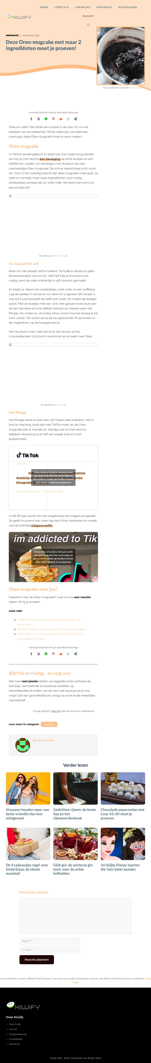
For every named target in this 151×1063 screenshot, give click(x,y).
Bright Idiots (94, 1058)
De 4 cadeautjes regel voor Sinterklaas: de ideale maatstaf (27, 869)
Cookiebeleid (15, 1039)
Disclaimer (14, 1044)
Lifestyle (61, 7)
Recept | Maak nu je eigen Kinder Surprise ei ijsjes (51, 629)
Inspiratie (104, 7)
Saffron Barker (137, 87)
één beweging (50, 159)
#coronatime (76, 473)
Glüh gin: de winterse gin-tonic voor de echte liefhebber (73, 869)
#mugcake (24, 482)
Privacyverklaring (18, 1034)
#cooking (23, 477)
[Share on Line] (46, 119)
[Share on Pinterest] (53, 119)
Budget (88, 16)
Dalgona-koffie (41, 525)
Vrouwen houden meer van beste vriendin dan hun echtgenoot (27, 813)
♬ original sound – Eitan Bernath (39, 491)
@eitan (21, 463)
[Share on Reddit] (61, 119)
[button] (53, 713)
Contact (13, 1029)
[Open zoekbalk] (88, 25)
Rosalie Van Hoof (43, 740)
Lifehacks (83, 7)
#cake (78, 477)
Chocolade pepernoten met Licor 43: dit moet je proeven (122, 813)
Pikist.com (59, 256)
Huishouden (127, 7)
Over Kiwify (15, 1024)
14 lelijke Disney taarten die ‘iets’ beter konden (120, 867)
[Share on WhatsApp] (68, 119)
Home (44, 7)
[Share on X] (39, 119)
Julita (59, 405)
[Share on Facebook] (31, 119)
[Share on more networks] (75, 119)
